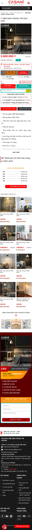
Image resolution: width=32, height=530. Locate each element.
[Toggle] (7, 186)
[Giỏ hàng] (28, 3)
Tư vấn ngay (24, 86)
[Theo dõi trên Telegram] (11, 516)
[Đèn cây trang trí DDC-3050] (24, 204)
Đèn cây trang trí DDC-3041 (7, 271)
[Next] (29, 324)
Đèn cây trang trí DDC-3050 (23, 214)
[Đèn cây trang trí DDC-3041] (8, 261)
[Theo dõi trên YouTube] (7, 516)
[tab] (9, 109)
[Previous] (2, 324)
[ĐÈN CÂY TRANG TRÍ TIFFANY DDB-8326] (24, 289)
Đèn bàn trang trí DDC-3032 (7, 243)
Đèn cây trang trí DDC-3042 (7, 299)
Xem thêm (16, 152)
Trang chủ (4, 13)
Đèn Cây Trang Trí (16, 13)
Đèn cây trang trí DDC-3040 (23, 271)
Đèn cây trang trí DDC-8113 (23, 243)
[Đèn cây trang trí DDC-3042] (8, 289)
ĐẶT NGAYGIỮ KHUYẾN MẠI (23, 73)
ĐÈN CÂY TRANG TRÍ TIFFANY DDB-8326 (22, 299)
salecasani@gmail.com (15, 449)
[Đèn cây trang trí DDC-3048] (8, 204)
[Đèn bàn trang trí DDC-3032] (8, 233)
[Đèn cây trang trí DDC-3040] (24, 261)
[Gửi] (28, 8)
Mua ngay (8, 86)
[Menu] (2, 3)
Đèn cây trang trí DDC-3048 (7, 214)
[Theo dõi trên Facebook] (3, 516)
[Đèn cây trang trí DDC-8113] (24, 233)
